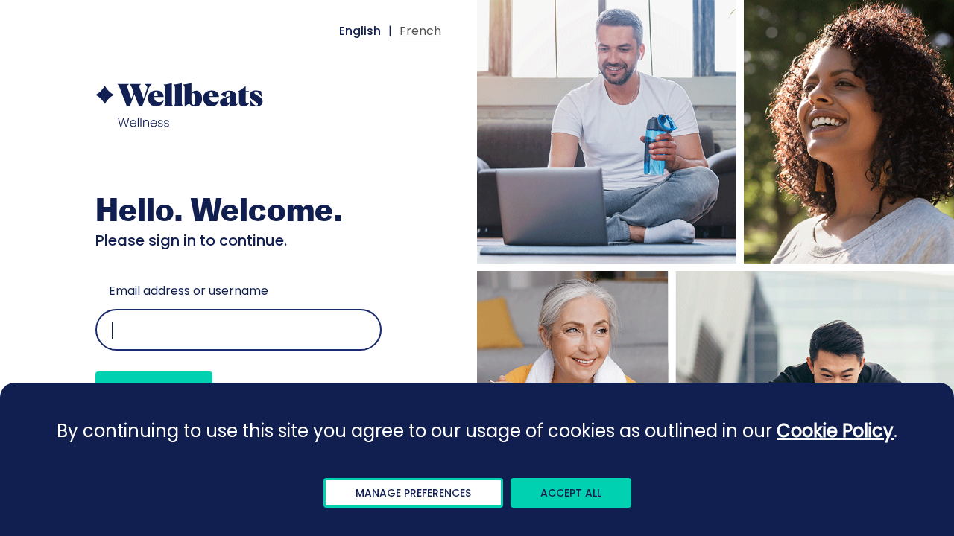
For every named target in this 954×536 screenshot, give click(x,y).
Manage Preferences (413, 492)
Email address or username (188, 290)
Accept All (570, 492)
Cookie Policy (835, 430)
